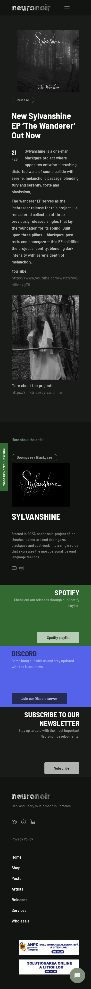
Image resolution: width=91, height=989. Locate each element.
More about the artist (28, 439)
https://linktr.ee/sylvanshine (37, 392)
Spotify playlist (58, 637)
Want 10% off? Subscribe (3, 467)
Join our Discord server (39, 698)
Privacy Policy (22, 839)
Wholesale (21, 920)
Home (17, 857)
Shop (16, 867)
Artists (17, 889)
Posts (16, 878)
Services (19, 910)
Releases (19, 899)
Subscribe (62, 768)
